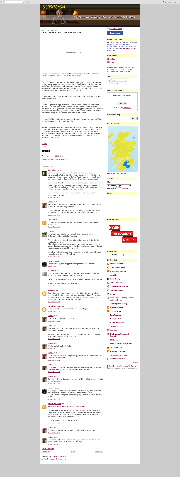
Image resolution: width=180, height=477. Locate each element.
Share (109, 182)
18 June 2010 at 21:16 (54, 399)
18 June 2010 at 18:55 (54, 383)
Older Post (99, 452)
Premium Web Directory (128, 366)
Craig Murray (115, 279)
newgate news (115, 311)
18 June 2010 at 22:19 (54, 423)
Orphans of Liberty (117, 326)
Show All (135, 362)
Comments (114, 84)
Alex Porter (52, 290)
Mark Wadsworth (116, 307)
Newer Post (46, 452)
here (114, 50)
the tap (112, 294)
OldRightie (114, 340)
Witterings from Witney (118, 304)
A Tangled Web (115, 319)
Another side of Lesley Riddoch (121, 344)
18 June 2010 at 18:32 (54, 321)
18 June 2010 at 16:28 (54, 311)
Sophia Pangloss (54, 170)
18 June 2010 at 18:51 (54, 348)
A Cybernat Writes (117, 323)
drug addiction (61, 159)
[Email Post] (61, 156)
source (44, 144)
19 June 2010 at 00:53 (54, 444)
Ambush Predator (116, 263)
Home (73, 452)
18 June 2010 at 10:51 (54, 227)
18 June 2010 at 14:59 (54, 301)
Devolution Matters (117, 290)
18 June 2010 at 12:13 (54, 256)
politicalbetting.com (117, 267)
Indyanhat (51, 261)
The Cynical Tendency (118, 351)
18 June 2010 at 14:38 (54, 286)
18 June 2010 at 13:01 (54, 266)
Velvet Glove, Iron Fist (118, 271)
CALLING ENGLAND (117, 359)
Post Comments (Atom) (60, 456)
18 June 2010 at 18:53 (54, 372)
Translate (124, 188)
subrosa (50, 202)
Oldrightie (51, 219)
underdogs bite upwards (119, 286)
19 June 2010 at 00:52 (54, 432)
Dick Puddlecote (116, 347)
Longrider (113, 275)
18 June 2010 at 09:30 (54, 197)
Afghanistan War (52, 159)
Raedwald (113, 330)
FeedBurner (127, 107)
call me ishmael (116, 282)
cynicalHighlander (54, 306)
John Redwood (115, 315)
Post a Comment (48, 449)
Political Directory (113, 366)
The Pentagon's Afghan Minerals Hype (73, 309)
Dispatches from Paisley (119, 355)
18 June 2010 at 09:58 (54, 215)
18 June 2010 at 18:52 (54, 360)
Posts (112, 80)
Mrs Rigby (51, 270)
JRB (49, 231)
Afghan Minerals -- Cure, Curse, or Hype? (71, 406)
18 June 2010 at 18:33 (54, 339)
